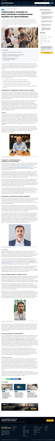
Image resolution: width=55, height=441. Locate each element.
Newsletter (52, 0)
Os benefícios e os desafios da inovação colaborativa (10, 55)
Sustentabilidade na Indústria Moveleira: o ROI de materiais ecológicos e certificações (46, 29)
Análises (41, 43)
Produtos (45, 5)
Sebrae (28, 171)
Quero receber (46, 52)
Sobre (49, 5)
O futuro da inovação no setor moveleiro (8, 59)
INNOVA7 (52, 439)
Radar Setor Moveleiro (47, 41)
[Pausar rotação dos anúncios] (17, 412)
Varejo (11, 5)
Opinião (41, 41)
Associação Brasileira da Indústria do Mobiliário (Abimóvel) (19, 167)
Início (3, 5)
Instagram (46, 427)
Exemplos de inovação (6, 60)
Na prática (4, 53)
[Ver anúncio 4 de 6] (20, 412)
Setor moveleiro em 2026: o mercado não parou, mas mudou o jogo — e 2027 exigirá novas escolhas (47, 17)
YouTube (46, 430)
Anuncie (49, 0)
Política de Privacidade (40, 439)
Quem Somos (45, 0)
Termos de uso (34, 439)
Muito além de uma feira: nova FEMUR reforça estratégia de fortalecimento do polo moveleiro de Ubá (47, 13)
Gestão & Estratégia (26, 5)
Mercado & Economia (17, 5)
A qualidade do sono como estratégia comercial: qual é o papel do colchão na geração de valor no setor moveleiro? (32, 395)
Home (2, 8)
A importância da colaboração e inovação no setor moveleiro (12, 52)
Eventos (40, 5)
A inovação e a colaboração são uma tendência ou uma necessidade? (13, 54)
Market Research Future (20, 339)
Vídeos (35, 434)
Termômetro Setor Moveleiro (38, 427)
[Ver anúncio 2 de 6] (19, 412)
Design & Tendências (34, 5)
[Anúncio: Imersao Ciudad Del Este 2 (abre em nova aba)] (19, 407)
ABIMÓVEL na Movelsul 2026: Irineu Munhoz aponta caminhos (46, 25)
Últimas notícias (25, 436)
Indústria (7, 5)
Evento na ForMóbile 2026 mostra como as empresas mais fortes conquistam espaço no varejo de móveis (19, 395)
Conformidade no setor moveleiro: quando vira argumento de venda (46, 21)
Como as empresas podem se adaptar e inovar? (10, 58)
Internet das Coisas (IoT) (15, 285)
